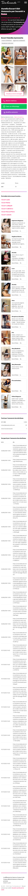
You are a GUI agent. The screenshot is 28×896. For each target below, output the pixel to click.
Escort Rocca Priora (8, 211)
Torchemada (9, 2)
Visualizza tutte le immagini (14, 93)
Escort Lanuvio (6, 215)
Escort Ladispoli (7, 205)
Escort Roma (6, 202)
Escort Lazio (6, 199)
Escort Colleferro (7, 208)
